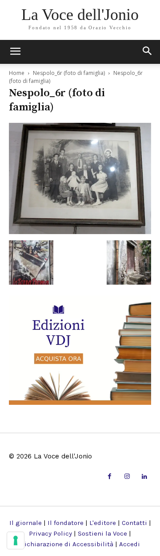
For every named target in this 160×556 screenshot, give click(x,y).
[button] (147, 52)
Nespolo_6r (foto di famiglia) (69, 73)
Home (16, 73)
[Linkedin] (144, 476)
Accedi (129, 544)
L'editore (102, 523)
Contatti (134, 523)
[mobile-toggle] (15, 52)
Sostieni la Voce (102, 533)
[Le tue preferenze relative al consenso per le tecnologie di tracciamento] (15, 540)
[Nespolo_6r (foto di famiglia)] (80, 231)
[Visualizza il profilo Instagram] (126, 476)
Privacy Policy (50, 533)
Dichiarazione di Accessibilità (66, 544)
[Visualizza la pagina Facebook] (109, 476)
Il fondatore (66, 523)
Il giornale (25, 523)
